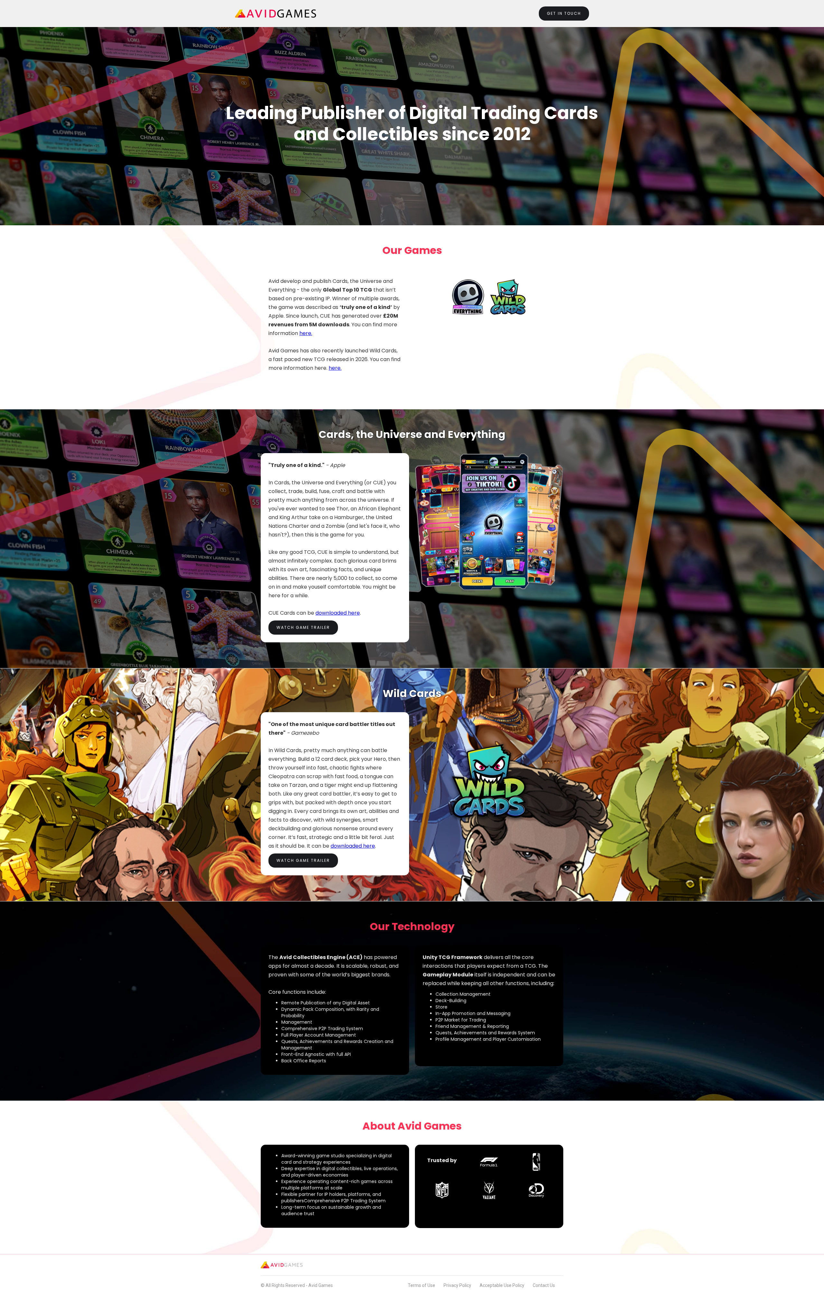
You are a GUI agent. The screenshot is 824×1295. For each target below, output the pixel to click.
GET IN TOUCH (564, 13)
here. (305, 333)
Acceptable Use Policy (502, 1285)
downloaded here (337, 613)
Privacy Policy (457, 1285)
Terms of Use (421, 1285)
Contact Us (544, 1285)
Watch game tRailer (303, 627)
